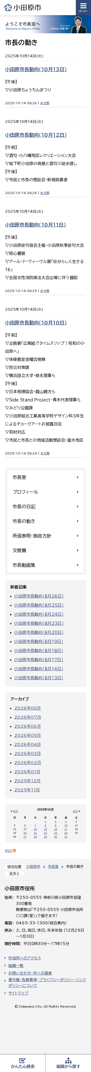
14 (35, 829)
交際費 (19, 550)
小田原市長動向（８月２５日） (39, 605)
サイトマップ (18, 993)
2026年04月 (27, 744)
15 (45, 829)
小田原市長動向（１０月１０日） (36, 322)
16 (55, 829)
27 (25, 836)
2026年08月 (27, 708)
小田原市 (23, 7)
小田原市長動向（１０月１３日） (36, 69)
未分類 (44, 102)
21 (35, 833)
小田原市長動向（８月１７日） (38, 660)
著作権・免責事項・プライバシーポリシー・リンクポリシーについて (47, 982)
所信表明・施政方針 (32, 535)
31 (65, 836)
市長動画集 (24, 565)
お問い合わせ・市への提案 (30, 973)
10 (65, 825)
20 (25, 833)
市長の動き (24, 521)
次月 (75, 811)
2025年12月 (27, 781)
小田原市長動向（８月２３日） (39, 623)
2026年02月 (27, 763)
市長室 (53, 866)
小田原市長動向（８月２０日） (39, 632)
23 (55, 833)
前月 (15, 811)
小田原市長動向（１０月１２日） (36, 134)
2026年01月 (27, 772)
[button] (83, 7)
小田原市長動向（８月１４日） (38, 669)
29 (45, 836)
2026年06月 (27, 726)
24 (65, 833)
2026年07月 (27, 717)
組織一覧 (16, 966)
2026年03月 (27, 754)
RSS (8, 851)
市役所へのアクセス (24, 958)
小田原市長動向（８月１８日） (38, 651)
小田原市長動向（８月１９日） (38, 641)
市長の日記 (24, 506)
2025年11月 (27, 790)
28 (35, 836)
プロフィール (25, 492)
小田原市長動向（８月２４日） (39, 614)
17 (65, 829)
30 (55, 836)
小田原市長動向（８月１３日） (38, 678)
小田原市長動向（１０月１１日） (35, 224)
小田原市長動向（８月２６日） (39, 596)
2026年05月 (27, 735)
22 (45, 833)
